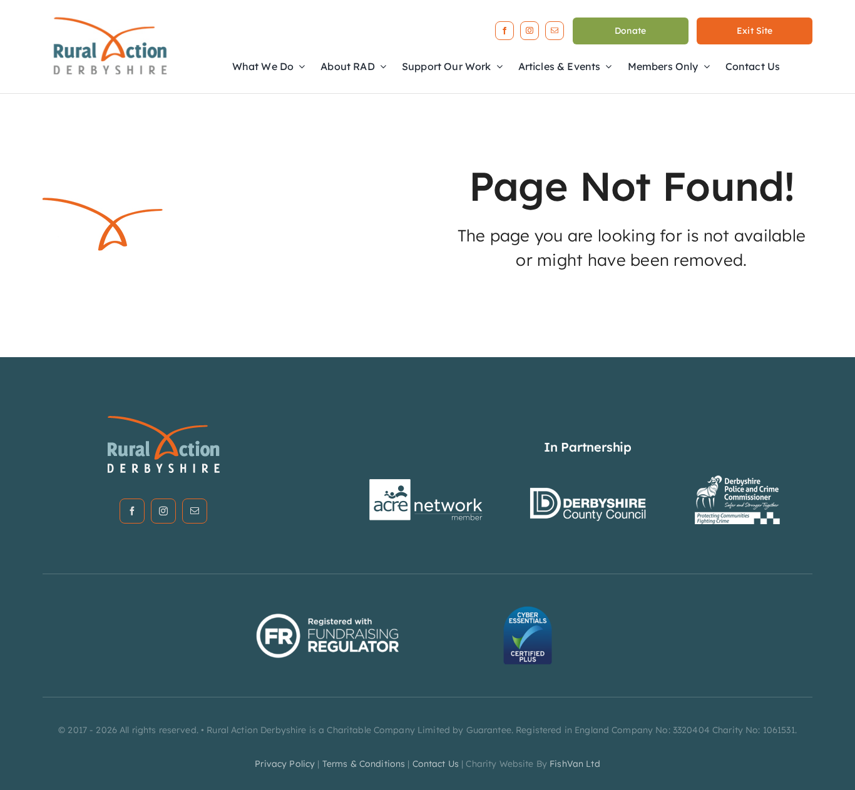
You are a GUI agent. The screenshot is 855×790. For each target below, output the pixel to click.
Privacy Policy (285, 763)
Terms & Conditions (364, 763)
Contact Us (435, 763)
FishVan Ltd (575, 763)
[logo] (109, 15)
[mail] (554, 30)
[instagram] (529, 30)
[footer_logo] (163, 419)
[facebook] (504, 30)
